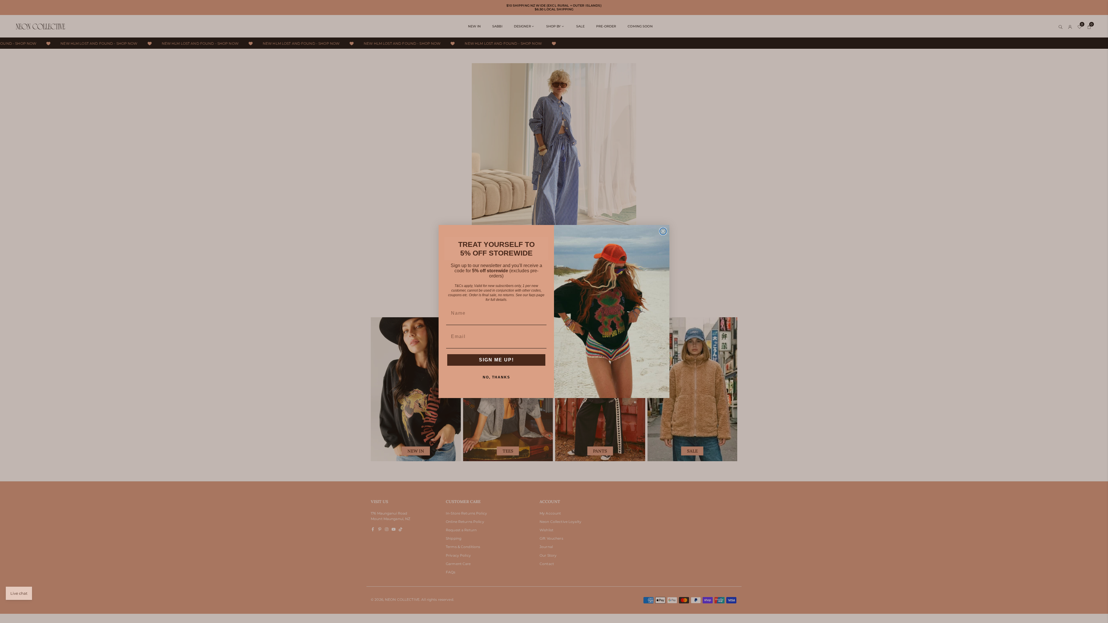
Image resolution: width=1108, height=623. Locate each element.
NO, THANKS (496, 377)
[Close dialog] (663, 231)
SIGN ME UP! (496, 359)
